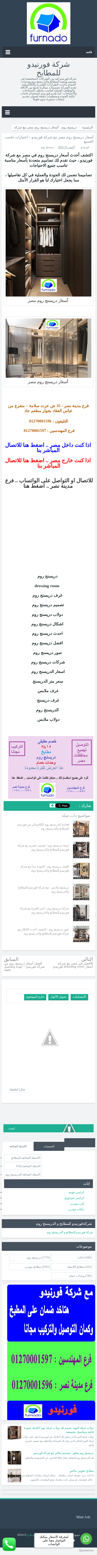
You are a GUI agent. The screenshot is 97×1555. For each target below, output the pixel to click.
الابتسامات (79, 996)
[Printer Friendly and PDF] (10, 806)
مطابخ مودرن (33, 1266)
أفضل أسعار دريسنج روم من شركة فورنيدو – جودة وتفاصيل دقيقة (24, 966)
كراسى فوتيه (76, 1192)
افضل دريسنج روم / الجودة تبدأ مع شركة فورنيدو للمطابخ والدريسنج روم (44, 868)
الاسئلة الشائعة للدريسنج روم (23, 1174)
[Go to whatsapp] (86, 1538)
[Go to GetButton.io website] (86, 1550)
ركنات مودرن (76, 1209)
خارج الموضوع (35, 996)
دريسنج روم (47, 147)
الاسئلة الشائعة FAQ (28, 1166)
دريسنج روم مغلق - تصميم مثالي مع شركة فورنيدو (64, 1453)
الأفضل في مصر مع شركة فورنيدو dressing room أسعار (73, 965)
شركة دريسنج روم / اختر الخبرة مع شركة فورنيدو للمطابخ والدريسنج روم (44, 910)
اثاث (80, 1257)
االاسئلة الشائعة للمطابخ (26, 1157)
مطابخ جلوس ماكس (81, 1470)
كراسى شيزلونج (74, 1198)
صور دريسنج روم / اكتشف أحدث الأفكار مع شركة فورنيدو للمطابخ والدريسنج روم (43, 931)
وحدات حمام (76, 1275)
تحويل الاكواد (58, 996)
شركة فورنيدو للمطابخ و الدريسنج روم (70, 1232)
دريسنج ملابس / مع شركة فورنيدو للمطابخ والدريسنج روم (43, 889)
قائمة (89, 52)
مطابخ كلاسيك (75, 1266)
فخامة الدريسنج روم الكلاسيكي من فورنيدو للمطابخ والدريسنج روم (43, 826)
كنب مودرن (77, 1203)
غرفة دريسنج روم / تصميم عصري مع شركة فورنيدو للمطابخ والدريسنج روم (43, 847)
